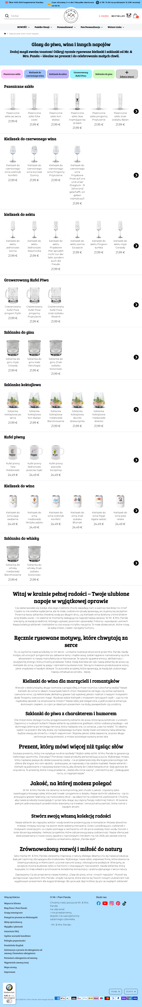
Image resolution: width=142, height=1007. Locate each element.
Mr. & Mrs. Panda (30, 999)
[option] (118, 2)
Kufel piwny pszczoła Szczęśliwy (56, 466)
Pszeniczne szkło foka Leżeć (34, 116)
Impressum (9, 971)
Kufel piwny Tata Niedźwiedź (13, 466)
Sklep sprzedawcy (13, 921)
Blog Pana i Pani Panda (15, 907)
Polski (114, 991)
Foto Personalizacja (91, 27)
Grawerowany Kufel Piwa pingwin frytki (13, 310)
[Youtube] (105, 903)
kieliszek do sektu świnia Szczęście (77, 244)
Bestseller (118, 16)
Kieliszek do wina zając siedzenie (13, 516)
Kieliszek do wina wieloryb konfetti (56, 516)
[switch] (9, 1001)
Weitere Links (115, 27)
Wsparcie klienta (12, 903)
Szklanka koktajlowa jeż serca (13, 414)
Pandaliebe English (13, 945)
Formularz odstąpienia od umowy (20, 957)
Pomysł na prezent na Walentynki (21, 917)
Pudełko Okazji (42, 27)
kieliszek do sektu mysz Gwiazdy (120, 244)
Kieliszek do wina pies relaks (120, 516)
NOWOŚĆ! (22, 27)
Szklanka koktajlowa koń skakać (34, 414)
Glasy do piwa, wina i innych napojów (24, 34)
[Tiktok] (124, 903)
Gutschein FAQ (11, 931)
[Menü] (137, 1001)
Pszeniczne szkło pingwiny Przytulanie (98, 116)
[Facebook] (98, 903)
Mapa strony (10, 967)
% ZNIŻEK (104, 16)
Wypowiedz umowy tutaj (16, 962)
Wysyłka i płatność (13, 926)
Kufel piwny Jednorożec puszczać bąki (34, 466)
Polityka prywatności (15, 940)
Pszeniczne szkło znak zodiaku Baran (120, 116)
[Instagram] (111, 903)
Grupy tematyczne (13, 912)
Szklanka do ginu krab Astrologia (34, 362)
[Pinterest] (118, 903)
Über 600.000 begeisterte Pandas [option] (26, 2)
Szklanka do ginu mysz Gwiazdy (13, 362)
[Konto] (128, 16)
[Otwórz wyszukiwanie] (7, 16)
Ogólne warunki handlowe (17, 935)
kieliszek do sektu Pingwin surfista (98, 244)
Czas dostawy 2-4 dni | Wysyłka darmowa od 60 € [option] (73, 4)
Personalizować (65, 27)
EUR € (129, 991)
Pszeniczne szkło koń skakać (55, 116)
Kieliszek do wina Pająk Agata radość (98, 516)
